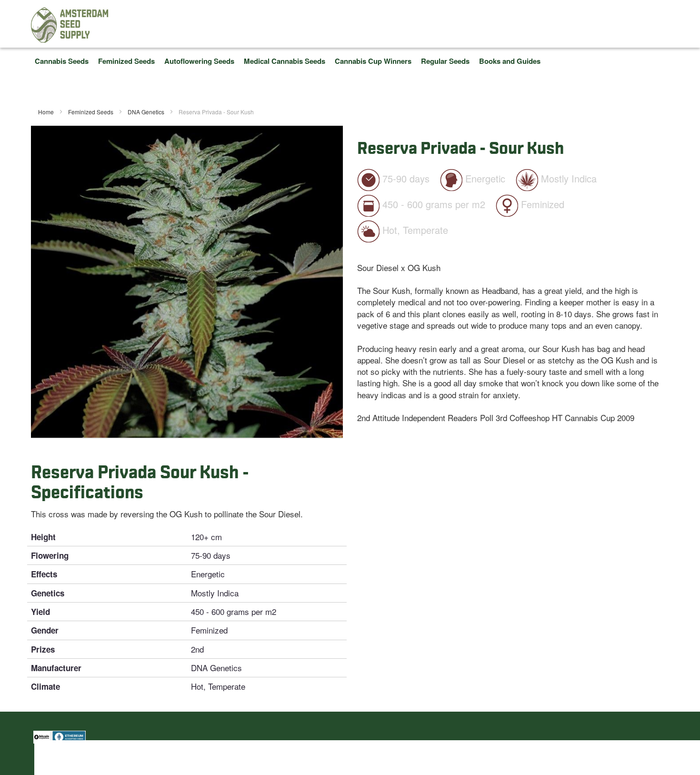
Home (46, 112)
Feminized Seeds (91, 112)
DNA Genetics (147, 112)
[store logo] (70, 25)
